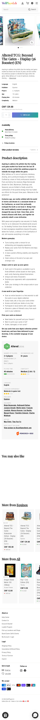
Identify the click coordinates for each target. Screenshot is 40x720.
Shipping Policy (7, 646)
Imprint (4, 659)
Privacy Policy (6, 652)
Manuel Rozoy (9, 413)
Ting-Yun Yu (16, 422)
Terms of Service (7, 656)
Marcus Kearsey (17, 410)
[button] (35, 715)
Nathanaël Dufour (23, 405)
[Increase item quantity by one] (9, 115)
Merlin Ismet (20, 408)
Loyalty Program (7, 627)
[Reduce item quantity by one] (3, 115)
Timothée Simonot (21, 413)
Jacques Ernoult (10, 408)
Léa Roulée (27, 410)
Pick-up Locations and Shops (11, 630)
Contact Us (5, 620)
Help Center (5, 617)
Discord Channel (7, 624)
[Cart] (27, 3)
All (18, 559)
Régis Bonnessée (10, 405)
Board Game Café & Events (10, 634)
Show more (12, 78)
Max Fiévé (7, 422)
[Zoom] (32, 42)
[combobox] (20, 9)
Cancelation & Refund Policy (11, 649)
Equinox (14, 87)
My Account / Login (8, 637)
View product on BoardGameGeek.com (18, 428)
